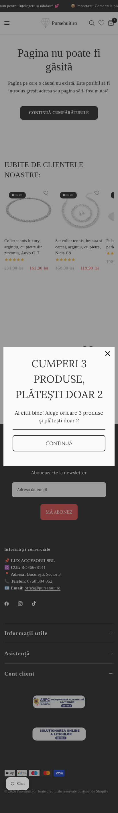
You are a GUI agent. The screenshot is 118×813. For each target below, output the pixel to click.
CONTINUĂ (59, 443)
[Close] (108, 353)
